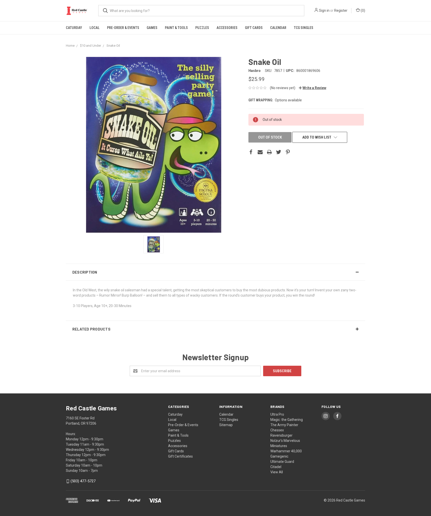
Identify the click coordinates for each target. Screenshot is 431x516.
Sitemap (226, 425)
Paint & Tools (176, 28)
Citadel (275, 467)
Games (152, 28)
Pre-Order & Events (123, 28)
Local (95, 28)
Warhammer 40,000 (286, 451)
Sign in (324, 10)
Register (340, 10)
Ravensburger (281, 435)
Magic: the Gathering (286, 420)
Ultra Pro (277, 414)
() (362, 10)
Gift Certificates (180, 456)
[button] (215, 272)
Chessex (277, 430)
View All (276, 472)
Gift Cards (254, 28)
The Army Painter (284, 425)
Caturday (74, 28)
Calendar (278, 28)
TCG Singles (303, 28)
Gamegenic (279, 456)
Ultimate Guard (282, 462)
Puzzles (202, 28)
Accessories (226, 28)
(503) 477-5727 (83, 481)
